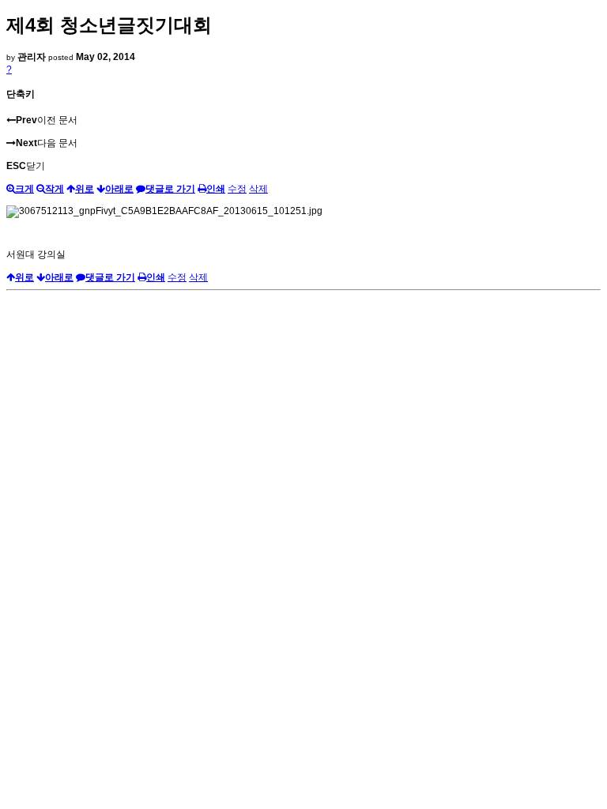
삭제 (258, 188)
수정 (237, 188)
